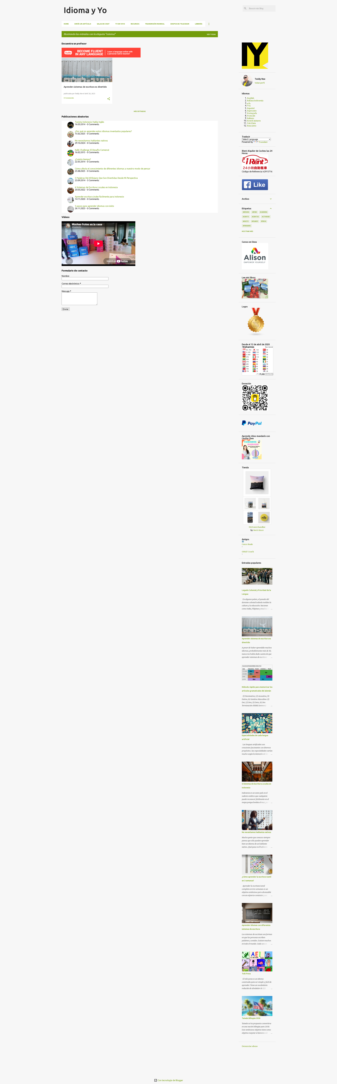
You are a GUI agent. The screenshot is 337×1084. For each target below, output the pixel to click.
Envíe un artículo (83, 24)
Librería (198, 24)
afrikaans (247, 226)
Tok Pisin (251, 123)
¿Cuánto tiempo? (83, 159)
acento (246, 216)
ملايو (249, 103)
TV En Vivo (120, 24)
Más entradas (140, 111)
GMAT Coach (248, 551)
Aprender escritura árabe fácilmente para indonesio (99, 196)
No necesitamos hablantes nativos (91, 140)
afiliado (255, 221)
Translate (263, 142)
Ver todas (211, 34)
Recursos (135, 24)
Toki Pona (246, 974)
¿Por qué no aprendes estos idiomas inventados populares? (103, 131)
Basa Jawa (251, 126)
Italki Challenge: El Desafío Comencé (92, 150)
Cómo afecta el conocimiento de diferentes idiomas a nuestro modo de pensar (112, 168)
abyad (254, 212)
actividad (266, 216)
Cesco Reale (247, 544)
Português (252, 113)
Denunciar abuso (250, 1046)
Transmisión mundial (155, 24)
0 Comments (69, 98)
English (250, 98)
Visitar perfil (260, 83)
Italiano (250, 118)
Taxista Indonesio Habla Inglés (89, 122)
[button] (108, 99)
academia (263, 212)
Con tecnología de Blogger (170, 1080)
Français (251, 116)
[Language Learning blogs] (256, 335)
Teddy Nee (260, 79)
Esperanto (252, 111)
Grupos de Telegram (179, 24)
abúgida (246, 212)
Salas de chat (103, 24)
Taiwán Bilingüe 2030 (251, 1018)
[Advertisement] (230, 78)
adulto (246, 221)
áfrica (263, 221)
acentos (255, 216)
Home (66, 24)
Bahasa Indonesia (255, 100)
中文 (249, 105)
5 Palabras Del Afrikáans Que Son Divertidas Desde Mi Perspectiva (106, 178)
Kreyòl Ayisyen (254, 121)
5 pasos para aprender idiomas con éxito (94, 206)
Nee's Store (258, 530)
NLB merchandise (257, 527)
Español (250, 108)
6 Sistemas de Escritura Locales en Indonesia (96, 187)
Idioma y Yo (85, 10)
